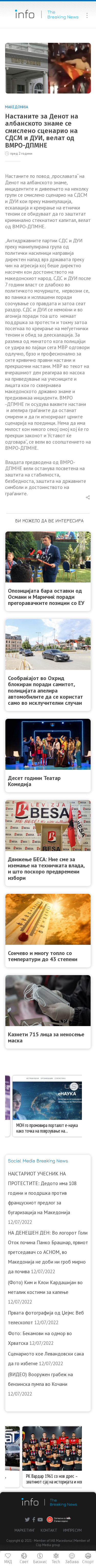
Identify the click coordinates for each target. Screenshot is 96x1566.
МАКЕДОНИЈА (16, 106)
